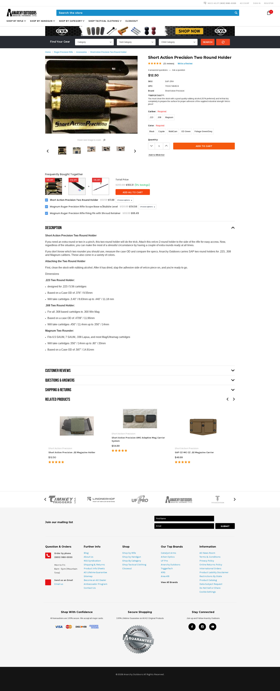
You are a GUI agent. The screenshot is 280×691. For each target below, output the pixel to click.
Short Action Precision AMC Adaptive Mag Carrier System (138, 439)
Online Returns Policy (210, 564)
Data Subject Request (210, 584)
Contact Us (90, 588)
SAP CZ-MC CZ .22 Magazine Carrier (194, 452)
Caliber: (157, 111)
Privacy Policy (206, 560)
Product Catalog (208, 580)
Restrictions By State (210, 576)
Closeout (131, 21)
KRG (163, 572)
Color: (156, 126)
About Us (88, 556)
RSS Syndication (92, 560)
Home (48, 52)
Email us (59, 584)
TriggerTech (167, 568)
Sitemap (88, 576)
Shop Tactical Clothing (103, 21)
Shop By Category (70, 21)
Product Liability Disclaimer (213, 572)
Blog (86, 553)
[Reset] (223, 42)
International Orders (210, 568)
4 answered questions (158, 70)
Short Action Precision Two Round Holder (108, 52)
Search (207, 42)
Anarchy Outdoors (170, 564)
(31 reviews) (168, 63)
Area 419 (165, 576)
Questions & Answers (60, 380)
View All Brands (169, 582)
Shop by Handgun (41, 21)
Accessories (81, 52)
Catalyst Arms (168, 553)
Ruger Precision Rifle (63, 52)
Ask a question (178, 70)
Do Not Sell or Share (209, 588)
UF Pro (164, 560)
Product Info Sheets (94, 568)
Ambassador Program (95, 584)
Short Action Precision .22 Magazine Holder (71, 452)
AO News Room (207, 553)
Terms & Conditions (210, 556)
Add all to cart (133, 192)
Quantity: (153, 140)
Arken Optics (168, 556)
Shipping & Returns (94, 564)
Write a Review (185, 63)
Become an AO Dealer (95, 580)
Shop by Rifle (14, 21)
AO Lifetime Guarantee (95, 572)
